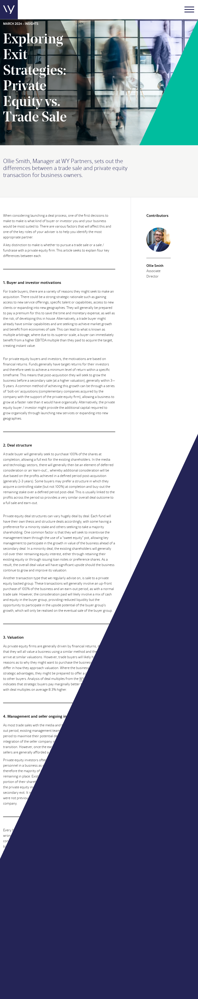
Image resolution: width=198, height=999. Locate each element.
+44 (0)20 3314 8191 (114, 946)
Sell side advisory (144, 934)
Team (169, 929)
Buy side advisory (145, 929)
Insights (171, 934)
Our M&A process (145, 943)
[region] (147, 971)
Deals (169, 924)
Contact (171, 943)
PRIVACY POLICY (58, 991)
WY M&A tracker (91, 678)
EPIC (77, 991)
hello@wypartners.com (62, 889)
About (137, 924)
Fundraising (141, 938)
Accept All (147, 983)
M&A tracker (174, 938)
